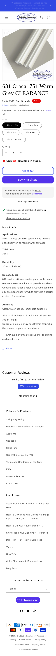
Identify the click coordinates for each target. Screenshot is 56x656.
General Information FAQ (19, 455)
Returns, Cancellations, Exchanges (25, 426)
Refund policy (25, 640)
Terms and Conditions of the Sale (24, 462)
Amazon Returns (15, 476)
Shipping (6, 105)
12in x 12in (12, 125)
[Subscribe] (46, 588)
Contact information (29, 649)
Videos (10, 547)
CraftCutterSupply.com (26, 636)
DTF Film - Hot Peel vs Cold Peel (24, 540)
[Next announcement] (50, 5)
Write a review (28, 386)
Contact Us (12, 483)
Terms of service (21, 644)
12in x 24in (32, 125)
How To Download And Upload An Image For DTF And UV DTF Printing (27, 516)
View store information (18, 218)
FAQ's (9, 469)
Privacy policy (40, 640)
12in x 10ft (30, 132)
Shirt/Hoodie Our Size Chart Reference (27, 532)
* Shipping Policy (15, 419)
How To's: (11, 554)
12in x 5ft (11, 132)
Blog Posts (12, 568)
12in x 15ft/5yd (14, 139)
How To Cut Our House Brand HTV (24, 525)
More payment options (28, 201)
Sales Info (11, 448)
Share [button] (8, 348)
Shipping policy (38, 644)
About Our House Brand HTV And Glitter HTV (27, 505)
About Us (11, 433)
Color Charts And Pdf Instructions (24, 561)
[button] (6, 17)
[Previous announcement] (5, 5)
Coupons (11, 441)
